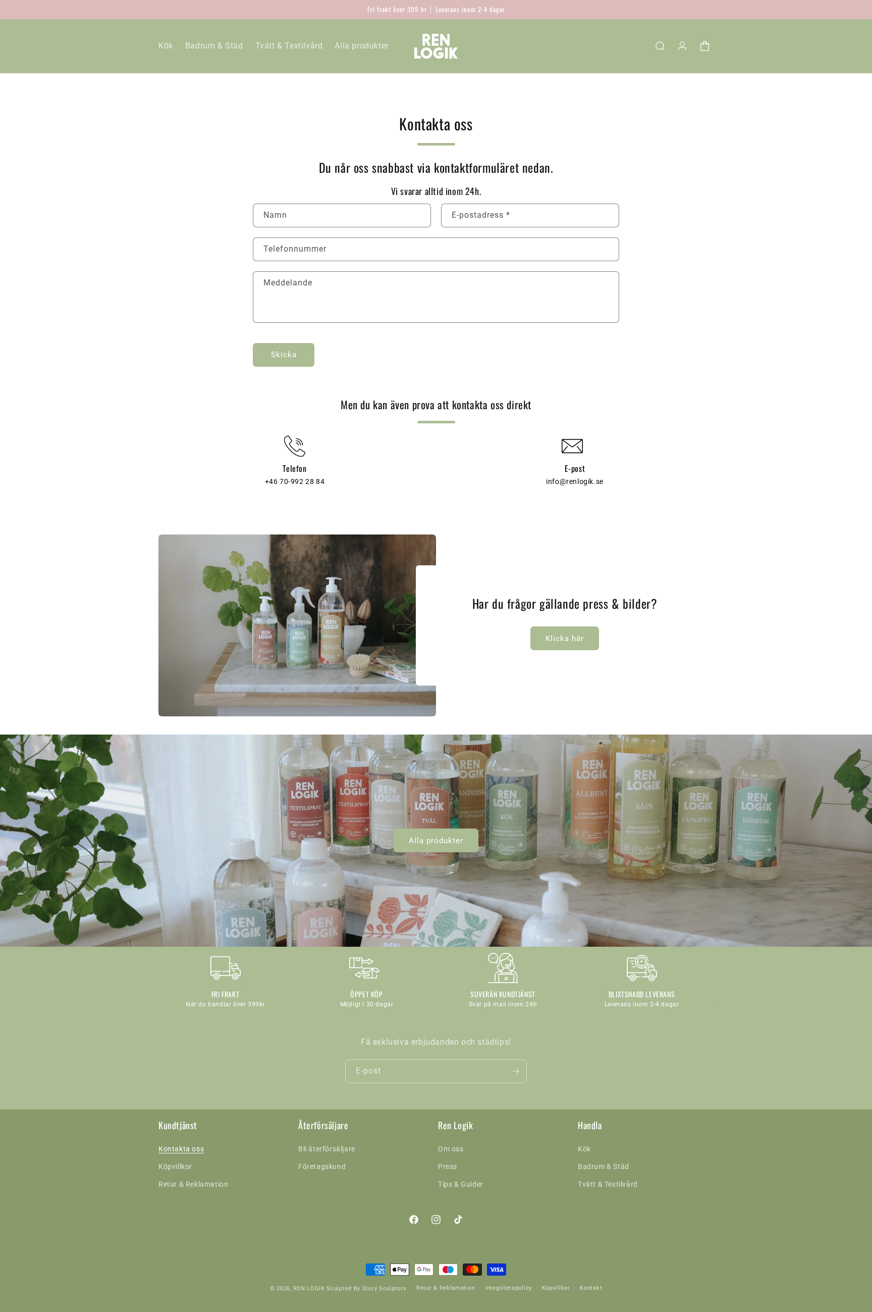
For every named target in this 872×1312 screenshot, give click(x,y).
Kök (584, 1149)
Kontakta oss (181, 1149)
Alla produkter (436, 840)
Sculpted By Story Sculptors (366, 1288)
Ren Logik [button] (455, 1125)
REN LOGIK (308, 1288)
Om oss (451, 1149)
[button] (660, 46)
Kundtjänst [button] (177, 1125)
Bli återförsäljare (326, 1149)
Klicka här (565, 638)
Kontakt (591, 1288)
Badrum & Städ (603, 1166)
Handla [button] (590, 1125)
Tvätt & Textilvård (608, 1184)
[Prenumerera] (515, 1071)
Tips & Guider (460, 1184)
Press (447, 1166)
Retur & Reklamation (193, 1184)
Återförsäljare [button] (323, 1125)
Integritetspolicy (508, 1288)
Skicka (284, 354)
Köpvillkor (175, 1166)
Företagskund (322, 1166)
